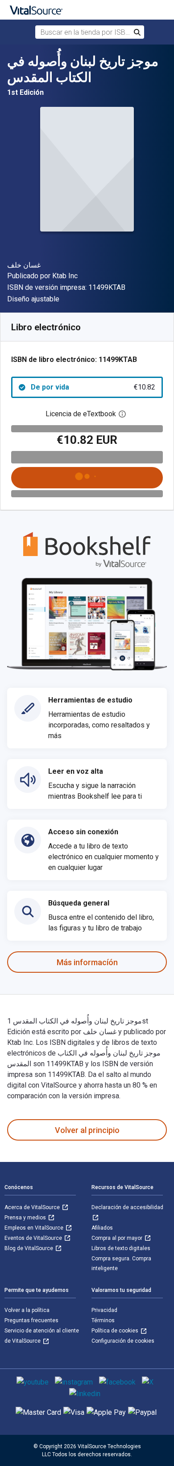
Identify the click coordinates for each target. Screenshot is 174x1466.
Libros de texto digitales (120, 1248)
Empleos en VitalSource (34, 1228)
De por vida (93, 387)
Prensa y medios (25, 1217)
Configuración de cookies (122, 1341)
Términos (103, 1320)
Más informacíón (87, 962)
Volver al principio (87, 1130)
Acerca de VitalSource (32, 1207)
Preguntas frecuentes (31, 1320)
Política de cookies (115, 1331)
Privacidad (104, 1310)
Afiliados (102, 1228)
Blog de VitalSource (29, 1248)
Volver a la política (27, 1310)
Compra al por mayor (117, 1238)
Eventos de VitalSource (33, 1238)
